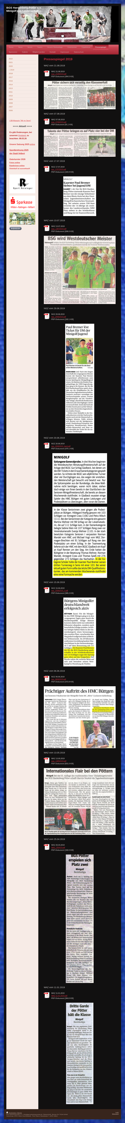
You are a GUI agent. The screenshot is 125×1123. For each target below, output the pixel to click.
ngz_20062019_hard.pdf (60, 446)
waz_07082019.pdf (58, 122)
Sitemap (19, 1113)
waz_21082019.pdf (58, 74)
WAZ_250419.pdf (58, 847)
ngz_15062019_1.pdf (59, 591)
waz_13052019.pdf (58, 761)
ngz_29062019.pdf (58, 317)
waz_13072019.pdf (58, 229)
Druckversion (12, 1113)
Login (117, 1112)
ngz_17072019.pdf (58, 169)
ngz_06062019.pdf (58, 679)
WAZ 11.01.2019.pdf (59, 996)
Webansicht (115, 1114)
